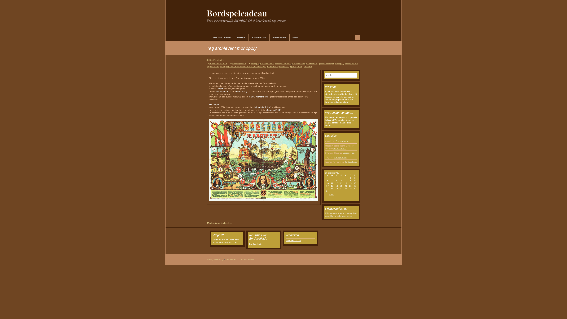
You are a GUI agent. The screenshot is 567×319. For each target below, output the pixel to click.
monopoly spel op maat (278, 66)
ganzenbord (311, 63)
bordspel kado (267, 63)
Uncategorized (239, 63)
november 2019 (293, 240)
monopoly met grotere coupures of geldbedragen (243, 66)
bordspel (255, 63)
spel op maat (296, 66)
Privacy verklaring (215, 259)
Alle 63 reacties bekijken (220, 223)
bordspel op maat (283, 63)
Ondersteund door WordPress (240, 259)
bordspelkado (298, 63)
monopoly (339, 63)
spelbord (308, 66)
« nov (331, 194)
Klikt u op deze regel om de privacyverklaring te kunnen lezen (341, 214)
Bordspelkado (215, 59)
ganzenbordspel (326, 63)
